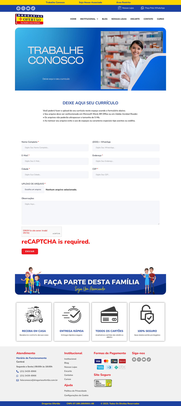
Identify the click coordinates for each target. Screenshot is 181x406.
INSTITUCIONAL (88, 19)
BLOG (104, 19)
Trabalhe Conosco (55, 2)
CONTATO (148, 19)
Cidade (26, 169)
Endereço (97, 155)
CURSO (160, 19)
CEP (95, 169)
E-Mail (25, 155)
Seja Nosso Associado (90, 2)
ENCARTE (135, 19)
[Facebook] (134, 359)
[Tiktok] (149, 359)
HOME (73, 19)
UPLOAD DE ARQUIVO (33, 184)
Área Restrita (123, 2)
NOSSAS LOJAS (119, 19)
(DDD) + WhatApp (101, 142)
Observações (28, 198)
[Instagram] (139, 359)
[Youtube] (144, 359)
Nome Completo (30, 142)
